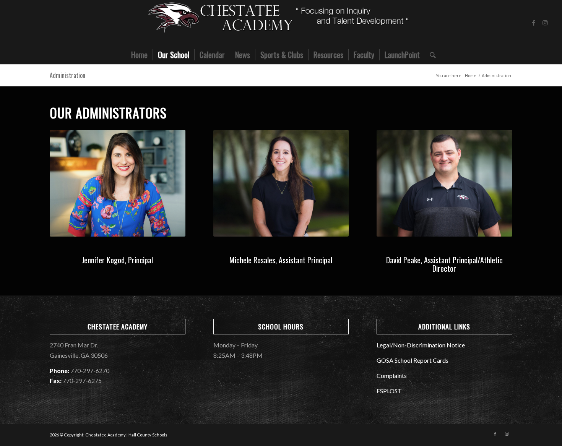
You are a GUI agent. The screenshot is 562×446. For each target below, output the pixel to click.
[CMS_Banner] (281, 22)
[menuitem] (139, 54)
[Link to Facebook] (533, 22)
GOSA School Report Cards (412, 360)
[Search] (430, 54)
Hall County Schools (147, 434)
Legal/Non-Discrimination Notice (421, 345)
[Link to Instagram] (545, 22)
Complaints (392, 375)
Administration (67, 75)
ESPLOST (389, 390)
